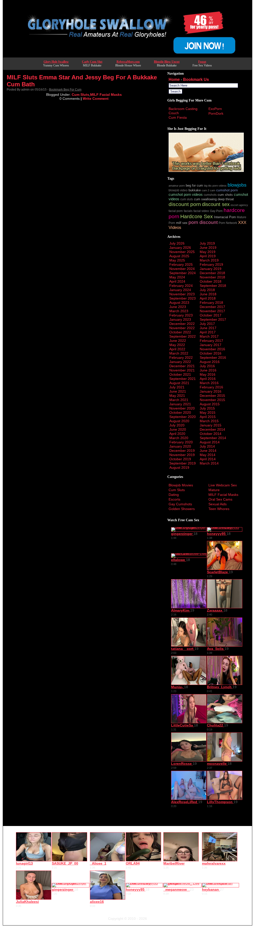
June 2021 (177, 391)
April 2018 (208, 298)
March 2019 (209, 260)
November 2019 (182, 455)
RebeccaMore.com (128, 61)
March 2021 (178, 400)
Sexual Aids (217, 504)
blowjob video (178, 190)
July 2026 (177, 243)
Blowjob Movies (181, 485)
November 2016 (212, 349)
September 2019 (182, 463)
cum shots (225, 195)
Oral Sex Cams (220, 499)
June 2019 (208, 248)
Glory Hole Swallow (56, 61)
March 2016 (209, 383)
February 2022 (181, 358)
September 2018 (213, 286)
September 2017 (213, 319)
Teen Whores (218, 509)
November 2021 (182, 370)
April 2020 (177, 434)
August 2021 (179, 383)
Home (174, 79)
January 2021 (180, 404)
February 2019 (211, 264)
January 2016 (210, 391)
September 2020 (182, 417)
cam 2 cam (208, 190)
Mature (214, 490)
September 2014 (213, 438)
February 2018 (211, 303)
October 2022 (180, 332)
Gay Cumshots (180, 504)
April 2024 (177, 281)
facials (188, 210)
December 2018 (212, 273)
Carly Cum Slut (92, 61)
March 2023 (178, 311)
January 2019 (210, 269)
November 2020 (182, 408)
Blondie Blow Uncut (167, 61)
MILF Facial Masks (106, 95)
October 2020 (180, 412)
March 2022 (178, 353)
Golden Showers (182, 509)
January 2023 (180, 319)
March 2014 (209, 463)
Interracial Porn (225, 217)
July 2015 (207, 408)
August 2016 (210, 362)
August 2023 (179, 303)
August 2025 (179, 256)
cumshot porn (227, 190)
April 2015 (208, 417)
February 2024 (181, 286)
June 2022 (177, 341)
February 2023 (181, 315)
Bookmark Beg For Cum (65, 89)
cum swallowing (205, 199)
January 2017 (210, 345)
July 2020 (177, 425)
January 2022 (180, 362)
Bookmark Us (196, 79)
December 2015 (212, 396)
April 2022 (177, 349)
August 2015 (210, 404)
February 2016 (211, 387)
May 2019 (207, 252)
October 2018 (210, 281)
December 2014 (212, 429)
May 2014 (207, 455)
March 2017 (209, 336)
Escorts (174, 499)
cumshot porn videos (186, 195)
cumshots (210, 194)
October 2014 (210, 434)
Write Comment (96, 99)
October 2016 (210, 353)
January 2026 (180, 248)
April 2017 (208, 332)
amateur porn (177, 185)
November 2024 (182, 269)
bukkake (195, 190)
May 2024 (177, 277)
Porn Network (228, 222)
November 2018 (212, 277)
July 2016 (207, 366)
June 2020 (177, 429)
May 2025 (177, 260)
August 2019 (179, 467)
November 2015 (212, 400)
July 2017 (207, 324)
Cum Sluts (80, 95)
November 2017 (212, 311)
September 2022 (182, 336)
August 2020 (179, 421)
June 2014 (208, 451)
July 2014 (207, 446)
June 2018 (208, 294)
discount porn (185, 204)
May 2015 (207, 412)
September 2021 (182, 379)
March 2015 (209, 421)
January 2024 (180, 290)
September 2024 (182, 273)
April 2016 (208, 379)
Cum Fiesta (178, 117)
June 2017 (208, 328)
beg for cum (194, 185)
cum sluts (186, 199)
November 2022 (182, 328)
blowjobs (237, 185)
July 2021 (177, 387)
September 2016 (213, 358)
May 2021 (177, 396)
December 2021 (182, 366)
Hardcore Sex (196, 216)
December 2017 (212, 307)
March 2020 (178, 438)
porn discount (203, 222)
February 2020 (181, 442)
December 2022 (182, 324)
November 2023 (182, 294)
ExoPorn (215, 109)
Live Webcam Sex (222, 485)
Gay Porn (216, 210)
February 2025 (181, 264)
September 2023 (182, 298)
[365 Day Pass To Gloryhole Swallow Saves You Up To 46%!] (127, 56)
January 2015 (210, 425)
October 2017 (210, 315)
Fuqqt (202, 61)
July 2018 (207, 290)
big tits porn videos (215, 185)
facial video (201, 210)
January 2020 (180, 446)
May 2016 (207, 374)
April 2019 (208, 256)
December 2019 (182, 451)
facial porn (176, 210)
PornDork (215, 113)
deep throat (226, 199)
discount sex (216, 204)
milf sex (182, 223)
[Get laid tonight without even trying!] (206, 171)
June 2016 (208, 370)
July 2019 (207, 243)
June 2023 (177, 307)
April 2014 (208, 459)
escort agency (239, 205)
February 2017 (211, 341)
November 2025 (182, 252)
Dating (174, 495)
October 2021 (180, 374)
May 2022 (177, 345)
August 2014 (210, 442)
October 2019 (180, 459)
